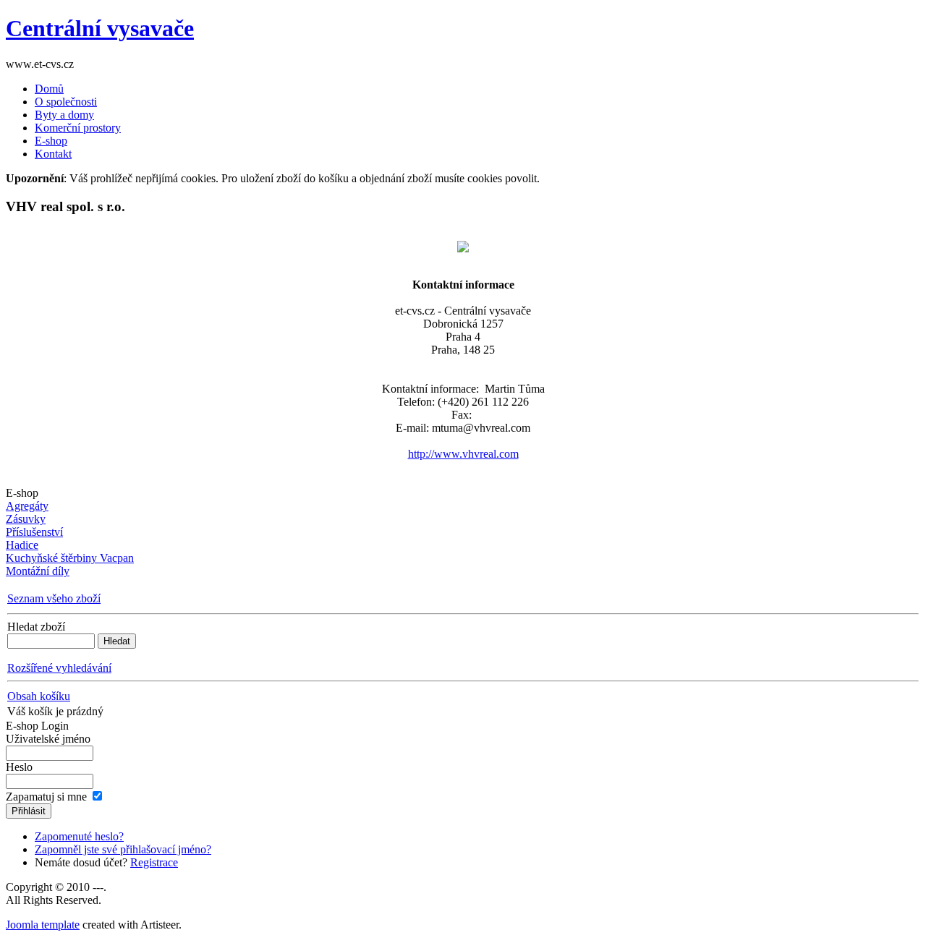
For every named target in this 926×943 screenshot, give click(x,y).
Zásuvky (26, 519)
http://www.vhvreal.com (463, 454)
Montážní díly (37, 571)
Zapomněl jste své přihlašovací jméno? (123, 849)
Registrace (154, 862)
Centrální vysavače (100, 28)
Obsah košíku (38, 696)
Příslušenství (34, 532)
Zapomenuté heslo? (79, 836)
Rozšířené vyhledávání (59, 668)
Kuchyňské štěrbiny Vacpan (70, 558)
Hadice (22, 545)
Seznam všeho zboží (54, 598)
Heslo (19, 767)
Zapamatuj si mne (46, 796)
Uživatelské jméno (48, 739)
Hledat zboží (36, 626)
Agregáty (27, 506)
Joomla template (43, 924)
